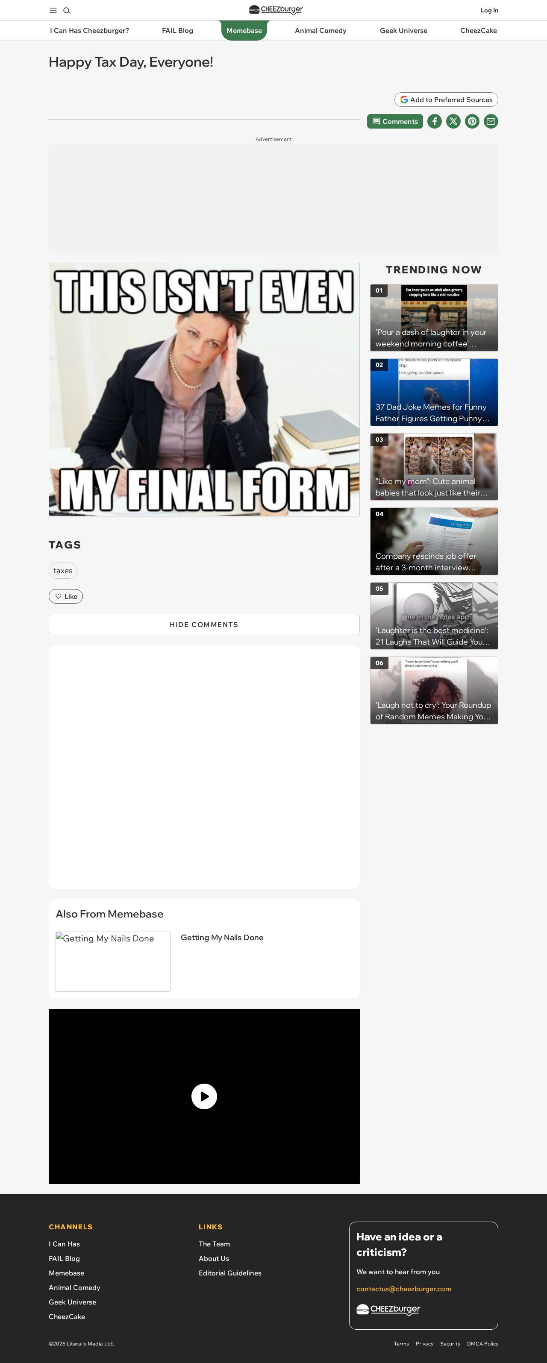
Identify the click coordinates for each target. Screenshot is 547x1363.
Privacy (424, 1343)
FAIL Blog (64, 1258)
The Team (214, 1244)
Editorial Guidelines (230, 1273)
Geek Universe (72, 1302)
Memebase (66, 1273)
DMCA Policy (482, 1343)
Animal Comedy (74, 1287)
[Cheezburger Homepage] (276, 10)
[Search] (66, 10)
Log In (489, 10)
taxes (63, 570)
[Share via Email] (491, 121)
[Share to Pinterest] (472, 121)
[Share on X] (453, 121)
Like (71, 596)
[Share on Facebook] (434, 121)
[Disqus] (204, 772)
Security (450, 1343)
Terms (401, 1343)
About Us (214, 1258)
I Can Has (64, 1244)
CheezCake (67, 1316)
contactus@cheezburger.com (403, 1288)
